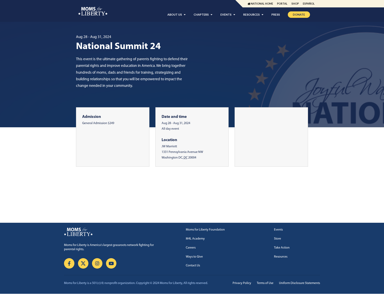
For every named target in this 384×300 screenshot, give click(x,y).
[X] (83, 263)
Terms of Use (265, 283)
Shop (295, 3)
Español (309, 3)
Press (275, 14)
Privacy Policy (242, 283)
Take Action (282, 247)
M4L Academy (195, 238)
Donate (299, 14)
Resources (280, 256)
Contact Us (193, 265)
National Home (262, 3)
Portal (282, 3)
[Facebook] (69, 263)
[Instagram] (97, 263)
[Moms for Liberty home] (111, 232)
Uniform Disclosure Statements (299, 283)
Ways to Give (194, 256)
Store (277, 238)
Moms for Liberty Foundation (205, 229)
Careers (191, 247)
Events (278, 229)
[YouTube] (111, 263)
